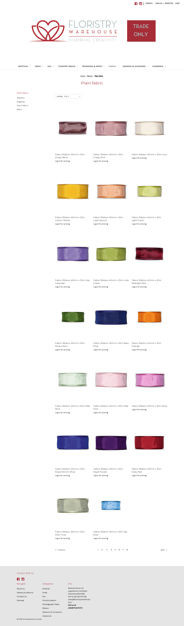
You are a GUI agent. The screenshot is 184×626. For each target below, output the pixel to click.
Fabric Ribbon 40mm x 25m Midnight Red (146, 282)
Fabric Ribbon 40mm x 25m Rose (149, 406)
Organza (21, 102)
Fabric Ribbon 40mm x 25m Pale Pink (110, 407)
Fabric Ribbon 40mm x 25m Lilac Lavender (72, 282)
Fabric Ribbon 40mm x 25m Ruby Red (146, 470)
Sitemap (20, 600)
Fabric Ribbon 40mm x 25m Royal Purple (108, 470)
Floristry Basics (66, 66)
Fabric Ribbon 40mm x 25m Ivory (149, 154)
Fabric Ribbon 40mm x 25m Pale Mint (72, 407)
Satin (19, 109)
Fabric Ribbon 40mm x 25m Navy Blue (111, 344)
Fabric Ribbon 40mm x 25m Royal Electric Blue (70, 470)
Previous (61, 550)
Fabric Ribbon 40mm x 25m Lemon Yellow (70, 219)
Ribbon (112, 66)
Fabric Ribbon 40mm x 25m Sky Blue (110, 533)
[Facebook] (136, 3)
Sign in (158, 3)
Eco (49, 66)
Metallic (21, 98)
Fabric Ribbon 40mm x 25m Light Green (146, 219)
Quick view (73, 128)
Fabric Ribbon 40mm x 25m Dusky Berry (70, 156)
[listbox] (73, 96)
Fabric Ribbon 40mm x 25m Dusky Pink (108, 156)
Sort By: (60, 96)
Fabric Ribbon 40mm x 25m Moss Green (70, 344)
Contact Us (22, 596)
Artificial (23, 66)
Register (169, 3)
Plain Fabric (22, 105)
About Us (21, 589)
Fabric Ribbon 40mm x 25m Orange (146, 344)
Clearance (157, 66)
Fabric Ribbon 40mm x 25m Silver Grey (70, 533)
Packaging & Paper (92, 66)
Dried (38, 66)
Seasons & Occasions (134, 66)
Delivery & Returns (25, 592)
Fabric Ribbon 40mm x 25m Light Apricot (108, 219)
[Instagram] (140, 3)
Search (149, 3)
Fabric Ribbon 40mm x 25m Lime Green (111, 282)
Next (163, 550)
